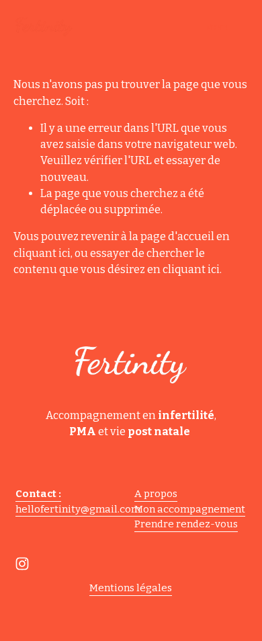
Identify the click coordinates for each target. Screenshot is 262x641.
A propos (155, 494)
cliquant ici (42, 253)
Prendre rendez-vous (186, 524)
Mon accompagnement (189, 509)
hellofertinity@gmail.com (77, 509)
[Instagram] (22, 563)
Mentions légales (130, 588)
